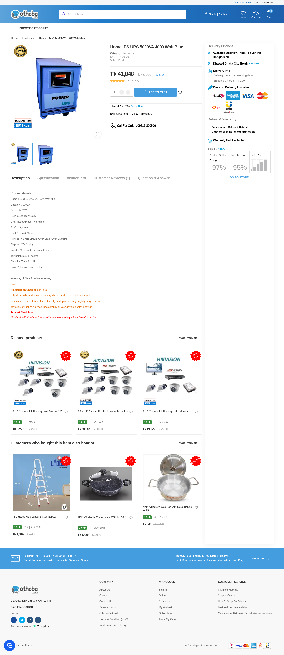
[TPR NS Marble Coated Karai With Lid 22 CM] (106, 483)
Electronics (128, 53)
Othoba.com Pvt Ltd (22, 645)
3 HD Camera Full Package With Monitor (165, 411)
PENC (121, 60)
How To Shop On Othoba (232, 601)
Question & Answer (154, 178)
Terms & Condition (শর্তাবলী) (113, 619)
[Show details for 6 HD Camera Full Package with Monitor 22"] (41, 378)
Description (20, 178)
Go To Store (239, 177)
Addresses (165, 601)
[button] (38, 28)
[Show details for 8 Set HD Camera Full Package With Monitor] (106, 378)
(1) (25, 422)
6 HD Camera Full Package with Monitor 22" (37, 411)
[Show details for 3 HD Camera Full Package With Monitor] (171, 378)
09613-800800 (22, 607)
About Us (104, 589)
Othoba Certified (108, 613)
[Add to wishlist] (66, 412)
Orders (162, 595)
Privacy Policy (107, 607)
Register (223, 14)
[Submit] (63, 14)
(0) (155, 517)
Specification (48, 178)
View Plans (137, 106)
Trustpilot (43, 626)
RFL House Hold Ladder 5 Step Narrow (34, 516)
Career (103, 595)
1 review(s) (132, 81)
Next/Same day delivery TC (114, 625)
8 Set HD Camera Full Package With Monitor (103, 411)
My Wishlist (165, 607)
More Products (188, 337)
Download (258, 558)
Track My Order (167, 619)
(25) (26, 527)
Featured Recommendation (233, 607)
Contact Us (105, 601)
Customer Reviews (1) (112, 178)
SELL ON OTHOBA (264, 2)
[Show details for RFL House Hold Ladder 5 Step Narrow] (41, 483)
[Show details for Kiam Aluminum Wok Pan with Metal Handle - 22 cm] (171, 478)
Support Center (226, 595)
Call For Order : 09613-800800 (136, 125)
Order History (166, 613)
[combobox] (122, 14)
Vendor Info (76, 178)
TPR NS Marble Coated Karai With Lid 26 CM (103, 517)
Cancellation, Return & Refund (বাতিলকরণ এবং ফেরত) (245, 613)
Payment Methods (228, 589)
